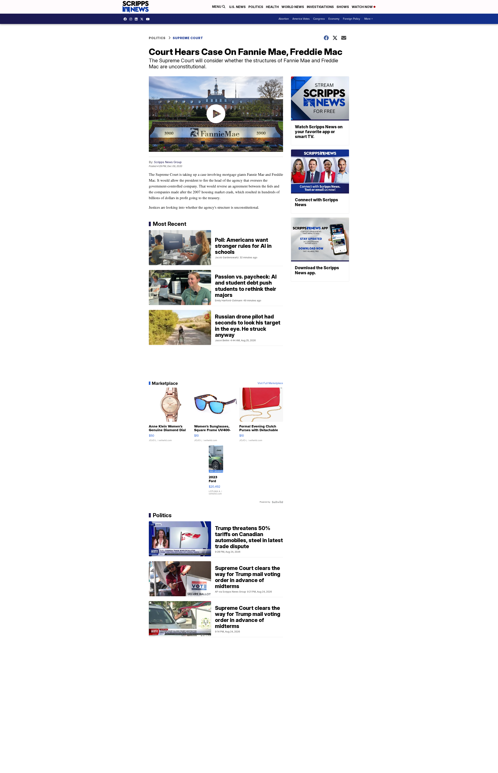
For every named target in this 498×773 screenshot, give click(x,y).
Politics (255, 7)
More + (368, 19)
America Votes (301, 19)
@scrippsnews (149, 19)
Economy (333, 19)
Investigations (320, 7)
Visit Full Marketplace (270, 383)
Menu (217, 6)
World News (292, 7)
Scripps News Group (168, 162)
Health (272, 7)
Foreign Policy (351, 19)
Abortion (284, 19)
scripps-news (137, 19)
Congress (319, 19)
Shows (343, 7)
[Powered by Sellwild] (277, 502)
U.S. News (237, 7)
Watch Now (363, 7)
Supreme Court (188, 38)
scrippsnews (126, 19)
